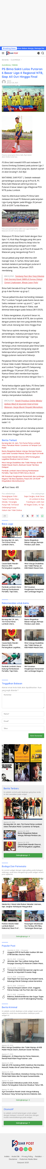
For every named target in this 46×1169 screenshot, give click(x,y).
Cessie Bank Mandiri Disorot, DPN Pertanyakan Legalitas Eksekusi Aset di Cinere (21, 458)
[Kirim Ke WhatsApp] (42, 516)
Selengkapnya (22, 855)
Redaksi (38, 1156)
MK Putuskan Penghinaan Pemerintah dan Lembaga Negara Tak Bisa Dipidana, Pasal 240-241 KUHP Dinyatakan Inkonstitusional (23, 478)
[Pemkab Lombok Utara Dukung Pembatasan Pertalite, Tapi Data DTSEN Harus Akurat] (12, 579)
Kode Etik (16, 1156)
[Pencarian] (42, 53)
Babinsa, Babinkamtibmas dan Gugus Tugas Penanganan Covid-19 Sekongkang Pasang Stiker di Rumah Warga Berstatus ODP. (25, 997)
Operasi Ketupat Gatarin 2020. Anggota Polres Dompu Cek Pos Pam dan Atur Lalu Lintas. (24, 989)
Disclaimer (13, 1159)
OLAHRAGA (6, 65)
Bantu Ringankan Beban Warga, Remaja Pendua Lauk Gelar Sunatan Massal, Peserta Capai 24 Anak (23, 452)
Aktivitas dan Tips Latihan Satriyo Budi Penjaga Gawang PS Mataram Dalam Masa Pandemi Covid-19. (25, 962)
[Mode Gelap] (38, 53)
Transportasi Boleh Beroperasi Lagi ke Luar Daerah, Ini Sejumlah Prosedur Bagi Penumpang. (25, 971)
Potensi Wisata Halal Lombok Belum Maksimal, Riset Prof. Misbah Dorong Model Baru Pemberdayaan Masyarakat (11, 926)
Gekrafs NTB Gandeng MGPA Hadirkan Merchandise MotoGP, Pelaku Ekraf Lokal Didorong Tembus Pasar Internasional (23, 1066)
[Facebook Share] (23, 516)
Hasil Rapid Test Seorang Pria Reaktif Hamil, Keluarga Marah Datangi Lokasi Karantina (25, 980)
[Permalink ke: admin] (4, 82)
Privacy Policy (27, 1156)
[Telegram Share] (37, 516)
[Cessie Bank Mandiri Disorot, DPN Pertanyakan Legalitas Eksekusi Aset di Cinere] (12, 555)
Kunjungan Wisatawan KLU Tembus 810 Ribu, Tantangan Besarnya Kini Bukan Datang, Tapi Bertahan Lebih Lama (34, 926)
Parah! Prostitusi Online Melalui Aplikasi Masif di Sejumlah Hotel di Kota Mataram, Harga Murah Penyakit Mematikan (23, 403)
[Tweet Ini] (27, 516)
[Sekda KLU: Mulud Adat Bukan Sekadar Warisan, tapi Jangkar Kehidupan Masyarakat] (23, 890)
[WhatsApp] (26, 1149)
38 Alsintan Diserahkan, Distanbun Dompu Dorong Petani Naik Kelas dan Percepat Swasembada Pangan (22, 1075)
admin (9, 81)
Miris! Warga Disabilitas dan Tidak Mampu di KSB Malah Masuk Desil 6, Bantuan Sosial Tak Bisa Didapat (22, 464)
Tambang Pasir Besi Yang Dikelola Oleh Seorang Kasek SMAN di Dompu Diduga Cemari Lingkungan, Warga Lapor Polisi (24, 279)
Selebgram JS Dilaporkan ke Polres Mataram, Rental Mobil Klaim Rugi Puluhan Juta (20, 1057)
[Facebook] (17, 1149)
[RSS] (30, 1149)
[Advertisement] (23, 23)
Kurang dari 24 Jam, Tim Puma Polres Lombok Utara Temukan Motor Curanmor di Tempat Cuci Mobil (21, 445)
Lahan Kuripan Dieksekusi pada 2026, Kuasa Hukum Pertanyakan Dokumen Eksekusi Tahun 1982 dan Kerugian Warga (23, 1084)
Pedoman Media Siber (29, 1159)
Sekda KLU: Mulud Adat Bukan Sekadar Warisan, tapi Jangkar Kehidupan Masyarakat (21, 905)
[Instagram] (21, 1149)
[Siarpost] (12, 53)
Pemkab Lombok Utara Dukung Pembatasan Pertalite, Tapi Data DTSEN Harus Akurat (20, 472)
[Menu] (3, 53)
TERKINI (15, 65)
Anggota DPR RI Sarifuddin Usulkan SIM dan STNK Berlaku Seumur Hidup (25, 953)
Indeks (7, 1156)
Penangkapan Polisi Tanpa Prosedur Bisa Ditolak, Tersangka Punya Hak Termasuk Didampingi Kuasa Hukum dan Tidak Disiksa (12, 501)
